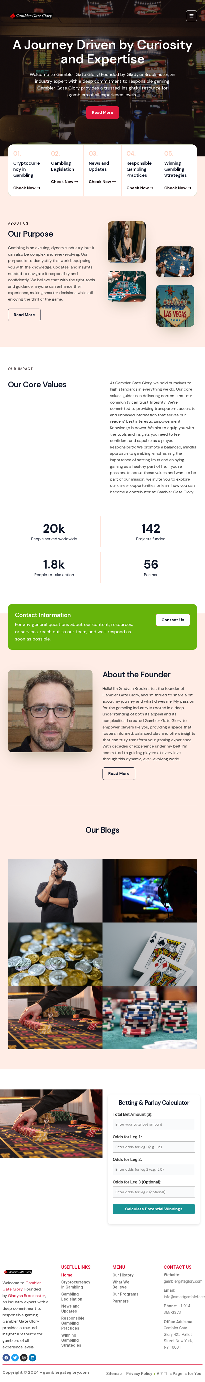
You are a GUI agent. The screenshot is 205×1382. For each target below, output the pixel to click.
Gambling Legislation (71, 1297)
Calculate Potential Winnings (153, 1209)
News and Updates (70, 1309)
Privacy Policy (139, 1373)
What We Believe (121, 1284)
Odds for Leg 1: (127, 1137)
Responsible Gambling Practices (72, 1323)
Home (66, 1275)
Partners (120, 1301)
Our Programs (125, 1294)
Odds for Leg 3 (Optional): (137, 1182)
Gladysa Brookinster (26, 1295)
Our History (123, 1275)
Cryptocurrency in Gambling (75, 1284)
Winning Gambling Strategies (71, 1340)
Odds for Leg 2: (127, 1159)
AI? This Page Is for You (179, 1373)
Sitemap (114, 1373)
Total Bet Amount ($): (132, 1114)
